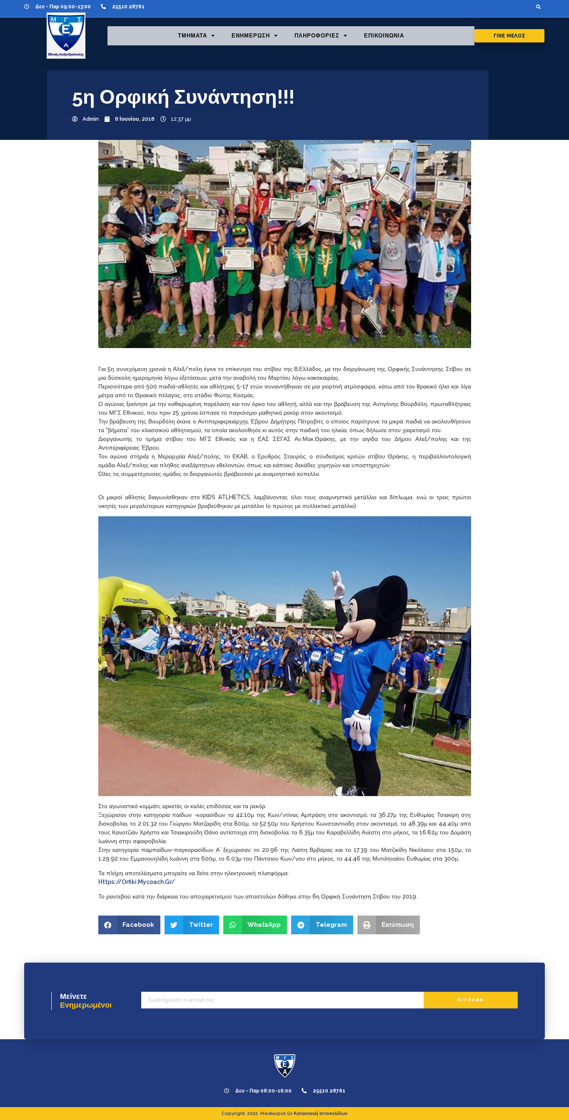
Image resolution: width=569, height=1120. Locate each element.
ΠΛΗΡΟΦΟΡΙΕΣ (316, 35)
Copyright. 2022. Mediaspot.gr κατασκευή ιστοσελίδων (284, 1113)
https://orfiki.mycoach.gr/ (136, 882)
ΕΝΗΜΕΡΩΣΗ (251, 35)
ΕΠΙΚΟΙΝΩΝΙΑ (384, 35)
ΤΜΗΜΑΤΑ (192, 35)
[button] (538, 6)
